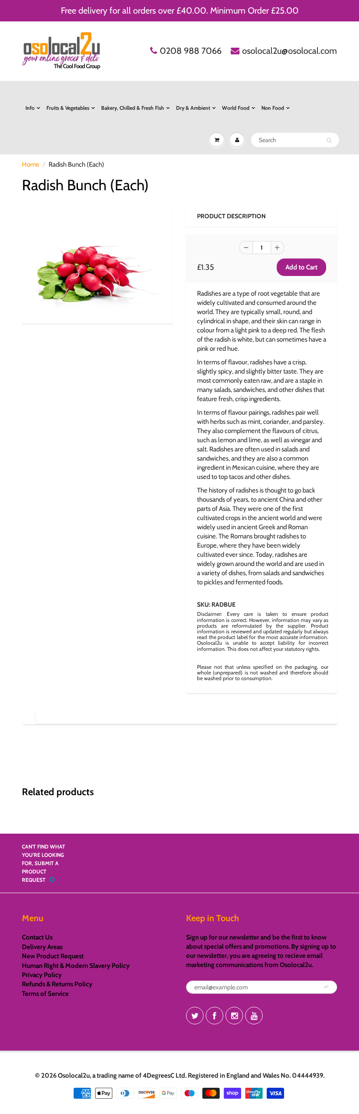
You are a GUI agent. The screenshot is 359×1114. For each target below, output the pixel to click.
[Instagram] (234, 1015)
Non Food (272, 108)
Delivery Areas (42, 947)
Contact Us (37, 937)
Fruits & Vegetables (67, 108)
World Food (236, 108)
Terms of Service (45, 994)
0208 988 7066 (191, 50)
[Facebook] (214, 1015)
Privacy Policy (42, 975)
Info (30, 108)
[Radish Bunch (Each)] (97, 263)
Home (30, 164)
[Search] (329, 140)
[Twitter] (195, 1015)
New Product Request (53, 956)
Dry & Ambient (193, 108)
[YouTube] (254, 1015)
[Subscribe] (326, 987)
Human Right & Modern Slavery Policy (76, 966)
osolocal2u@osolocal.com (289, 50)
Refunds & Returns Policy (57, 984)
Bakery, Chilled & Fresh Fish (132, 108)
